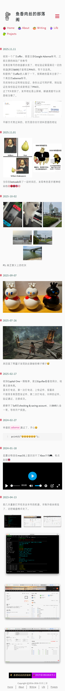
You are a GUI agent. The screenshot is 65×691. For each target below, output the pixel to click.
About (25, 28)
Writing (41, 28)
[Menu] (57, 16)
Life (56, 28)
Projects (11, 34)
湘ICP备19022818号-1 (45, 675)
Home (10, 28)
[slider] (15, 485)
